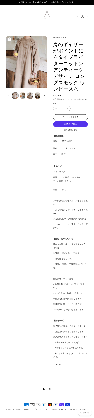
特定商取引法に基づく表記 (78, 409)
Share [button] (58, 364)
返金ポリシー (28, 409)
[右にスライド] (44, 95)
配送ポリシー (63, 409)
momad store (16, 409)
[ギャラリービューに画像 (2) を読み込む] (23, 95)
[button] (5, 16)
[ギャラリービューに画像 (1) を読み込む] (15, 95)
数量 (54, 103)
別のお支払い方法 (70, 130)
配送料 (59, 99)
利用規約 (54, 409)
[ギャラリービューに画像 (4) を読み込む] (38, 95)
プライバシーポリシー (41, 409)
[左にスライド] (9, 95)
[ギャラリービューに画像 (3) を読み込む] (30, 95)
